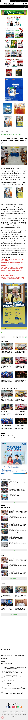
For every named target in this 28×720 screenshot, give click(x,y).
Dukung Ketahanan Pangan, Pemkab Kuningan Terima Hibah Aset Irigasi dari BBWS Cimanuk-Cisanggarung (18, 512)
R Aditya (5, 142)
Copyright (22, 711)
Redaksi (5, 711)
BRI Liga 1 (4, 653)
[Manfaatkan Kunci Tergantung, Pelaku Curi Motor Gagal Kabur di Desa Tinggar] (21, 602)
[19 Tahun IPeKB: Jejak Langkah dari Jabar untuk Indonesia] (4, 544)
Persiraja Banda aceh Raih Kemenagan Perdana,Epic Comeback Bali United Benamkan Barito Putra (15, 687)
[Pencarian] (26, 4)
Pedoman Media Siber (13, 711)
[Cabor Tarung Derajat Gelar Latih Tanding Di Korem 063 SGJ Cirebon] (7, 346)
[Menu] (2, 4)
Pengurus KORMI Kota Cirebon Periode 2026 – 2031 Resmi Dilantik (13, 271)
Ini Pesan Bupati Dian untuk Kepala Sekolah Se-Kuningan (17, 518)
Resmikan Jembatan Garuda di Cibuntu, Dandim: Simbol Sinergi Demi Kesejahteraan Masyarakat (17, 538)
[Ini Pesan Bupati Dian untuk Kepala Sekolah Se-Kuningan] (4, 518)
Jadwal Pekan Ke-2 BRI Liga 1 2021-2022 (14, 672)
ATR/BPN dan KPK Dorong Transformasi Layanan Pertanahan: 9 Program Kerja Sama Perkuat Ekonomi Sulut (17, 496)
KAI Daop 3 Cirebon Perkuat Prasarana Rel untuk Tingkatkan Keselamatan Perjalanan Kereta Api (12, 278)
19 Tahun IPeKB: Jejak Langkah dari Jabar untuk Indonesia (17, 544)
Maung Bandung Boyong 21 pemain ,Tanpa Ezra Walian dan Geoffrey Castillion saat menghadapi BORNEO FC (14, 677)
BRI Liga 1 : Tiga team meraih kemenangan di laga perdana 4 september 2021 (15, 668)
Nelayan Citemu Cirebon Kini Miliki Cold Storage (17, 483)
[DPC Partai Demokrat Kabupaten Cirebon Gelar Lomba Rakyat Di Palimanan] (7, 374)
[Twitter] (10, 707)
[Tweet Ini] (17, 337)
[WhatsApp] (18, 707)
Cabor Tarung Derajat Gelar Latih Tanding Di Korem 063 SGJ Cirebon (13, 260)
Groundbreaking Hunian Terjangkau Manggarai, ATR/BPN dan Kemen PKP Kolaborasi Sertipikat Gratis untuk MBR (17, 525)
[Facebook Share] (14, 337)
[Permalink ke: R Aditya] (2, 143)
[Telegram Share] (23, 337)
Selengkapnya (13, 502)
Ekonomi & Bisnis (8, 134)
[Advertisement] (14, 632)
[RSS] (21, 707)
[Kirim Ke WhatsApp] (26, 337)
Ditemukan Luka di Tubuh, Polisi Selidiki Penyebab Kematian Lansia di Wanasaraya (6, 595)
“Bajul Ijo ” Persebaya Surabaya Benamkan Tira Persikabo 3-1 (14, 682)
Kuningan (22, 653)
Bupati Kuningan (13, 653)
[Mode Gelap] (24, 4)
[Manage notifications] (2, 717)
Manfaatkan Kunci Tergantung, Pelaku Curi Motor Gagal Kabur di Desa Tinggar (20, 608)
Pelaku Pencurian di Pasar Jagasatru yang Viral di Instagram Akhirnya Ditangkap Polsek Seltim (20, 595)
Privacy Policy (15, 712)
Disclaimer (22, 712)
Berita (2, 134)
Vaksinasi (4, 658)
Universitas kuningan (7, 655)
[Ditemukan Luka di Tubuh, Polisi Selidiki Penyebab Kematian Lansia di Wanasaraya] (7, 589)
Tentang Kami (7, 712)
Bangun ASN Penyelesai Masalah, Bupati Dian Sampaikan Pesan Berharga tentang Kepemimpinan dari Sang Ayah (14, 264)
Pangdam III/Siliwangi (20, 655)
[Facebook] (7, 707)
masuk (8, 437)
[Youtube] (15, 707)
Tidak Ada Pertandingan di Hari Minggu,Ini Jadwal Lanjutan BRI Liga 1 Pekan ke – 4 (14, 692)
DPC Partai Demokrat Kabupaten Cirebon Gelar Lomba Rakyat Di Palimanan (12, 274)
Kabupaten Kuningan (17, 134)
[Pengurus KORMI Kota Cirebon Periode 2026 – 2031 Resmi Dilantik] (21, 360)
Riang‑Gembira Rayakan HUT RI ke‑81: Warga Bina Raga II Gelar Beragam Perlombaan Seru (12, 268)
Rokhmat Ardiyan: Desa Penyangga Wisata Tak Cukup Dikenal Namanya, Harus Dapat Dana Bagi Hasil (17, 531)
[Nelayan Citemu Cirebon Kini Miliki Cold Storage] (4, 484)
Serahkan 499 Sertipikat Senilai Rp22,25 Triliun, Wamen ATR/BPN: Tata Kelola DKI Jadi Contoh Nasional (17, 490)
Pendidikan (3, 136)
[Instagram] (13, 707)
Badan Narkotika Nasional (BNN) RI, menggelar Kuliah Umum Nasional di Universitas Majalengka (7, 608)
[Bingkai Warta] (8, 4)
